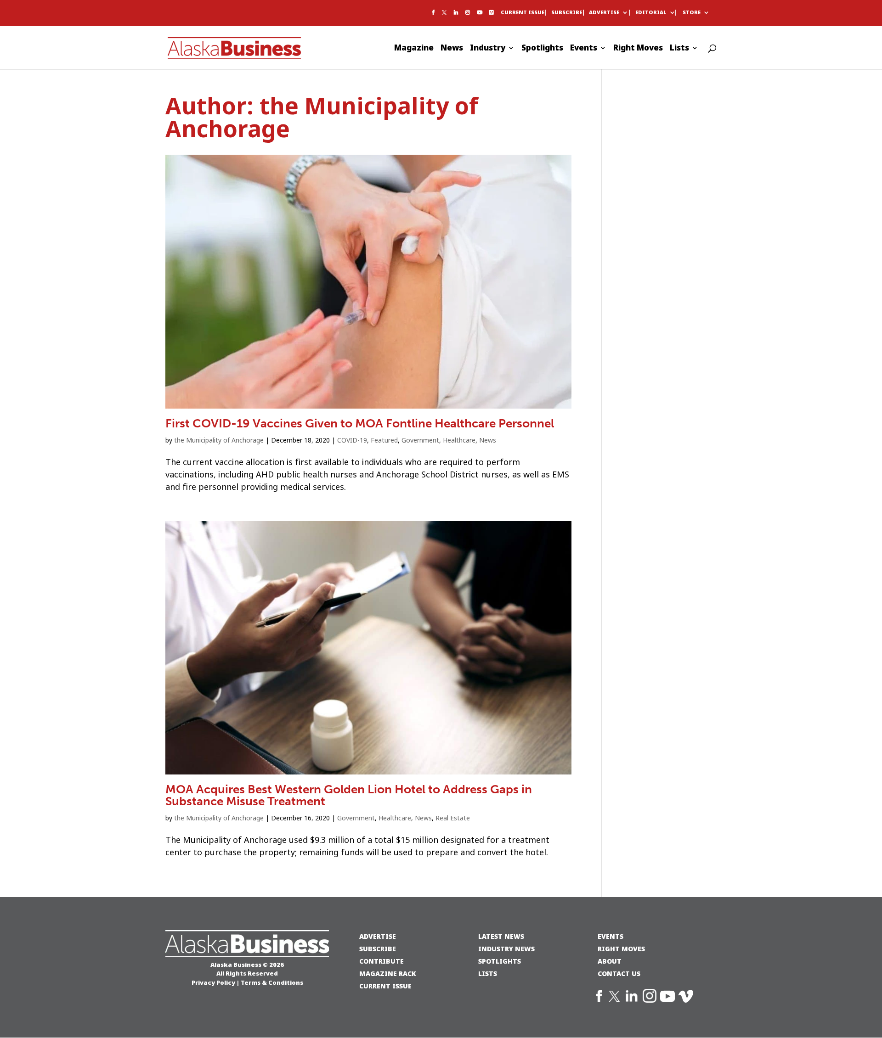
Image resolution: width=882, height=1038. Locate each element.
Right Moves (638, 49)
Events (583, 49)
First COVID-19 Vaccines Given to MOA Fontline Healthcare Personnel (359, 423)
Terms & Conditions (272, 982)
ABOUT (610, 961)
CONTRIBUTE (381, 961)
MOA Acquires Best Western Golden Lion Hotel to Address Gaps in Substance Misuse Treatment (348, 795)
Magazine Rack (387, 973)
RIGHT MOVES (621, 949)
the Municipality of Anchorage (219, 440)
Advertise (604, 13)
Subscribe (566, 13)
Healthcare (459, 440)
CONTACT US (619, 973)
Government (420, 440)
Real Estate (452, 818)
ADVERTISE (377, 936)
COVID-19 (352, 440)
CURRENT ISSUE (385, 986)
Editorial (651, 13)
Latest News (501, 936)
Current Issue (522, 13)
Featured (384, 440)
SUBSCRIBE (377, 949)
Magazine (414, 49)
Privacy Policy (213, 982)
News (452, 49)
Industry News (506, 949)
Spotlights (542, 49)
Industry (487, 49)
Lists (679, 49)
